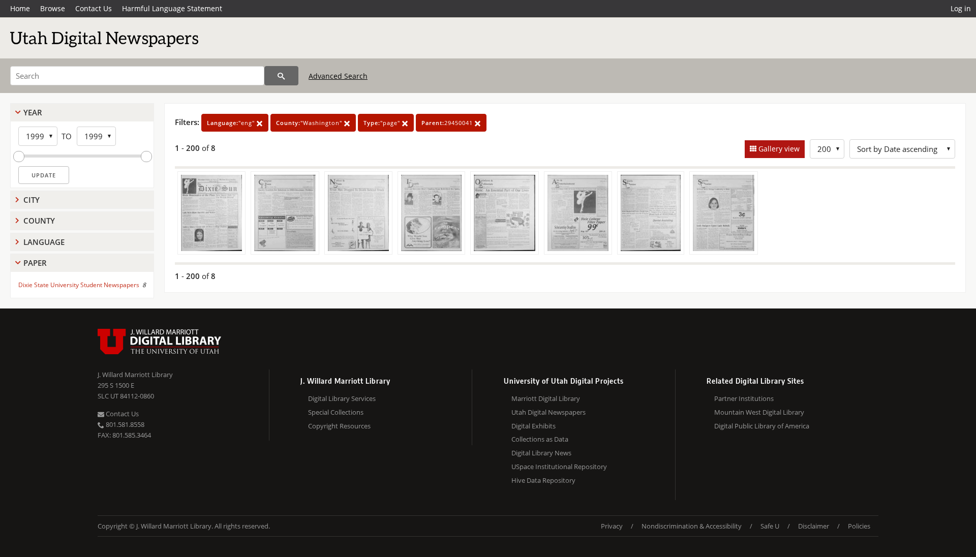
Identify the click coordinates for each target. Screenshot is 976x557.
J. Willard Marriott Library (135, 374)
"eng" (232, 123)
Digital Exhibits (533, 425)
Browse (52, 8)
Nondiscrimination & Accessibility (692, 526)
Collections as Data (539, 439)
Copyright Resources (339, 425)
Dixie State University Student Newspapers (78, 285)
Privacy (612, 526)
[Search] (281, 75)
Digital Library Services (342, 398)
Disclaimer (813, 526)
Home (20, 8)
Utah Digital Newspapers (548, 412)
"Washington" (310, 123)
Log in (961, 8)
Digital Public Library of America (761, 425)
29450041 (448, 123)
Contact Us (93, 8)
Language (44, 242)
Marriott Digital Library (545, 398)
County (39, 220)
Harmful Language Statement (172, 8)
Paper (35, 263)
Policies (859, 526)
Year (32, 112)
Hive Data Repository (543, 480)
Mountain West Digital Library (759, 412)
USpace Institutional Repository (559, 466)
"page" (382, 123)
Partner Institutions (744, 398)
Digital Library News (541, 452)
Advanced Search (338, 76)
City (31, 200)
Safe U (769, 526)
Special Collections (335, 412)
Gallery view (778, 148)
